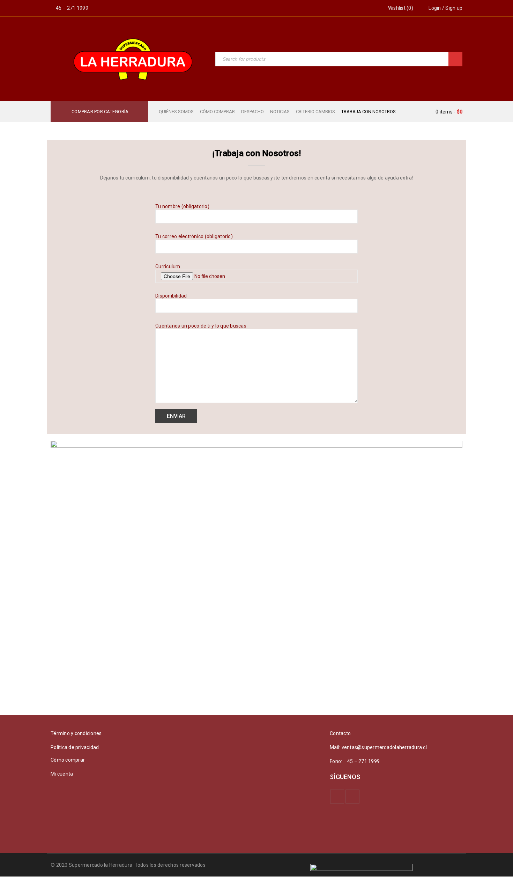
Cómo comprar (68, 760)
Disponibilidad (171, 296)
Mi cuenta (62, 774)
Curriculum (167, 266)
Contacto (340, 733)
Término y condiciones (76, 733)
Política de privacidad (75, 747)
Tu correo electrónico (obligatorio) (194, 236)
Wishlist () (400, 8)
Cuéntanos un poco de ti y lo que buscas (200, 326)
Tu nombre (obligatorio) (182, 206)
